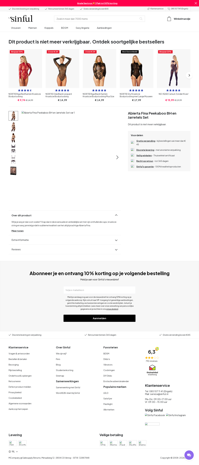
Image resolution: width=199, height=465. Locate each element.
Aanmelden (99, 318)
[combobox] (96, 19)
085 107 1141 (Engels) (179, 9)
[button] (196, 3)
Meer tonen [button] (18, 230)
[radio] (19, 90)
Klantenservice (156, 9)
